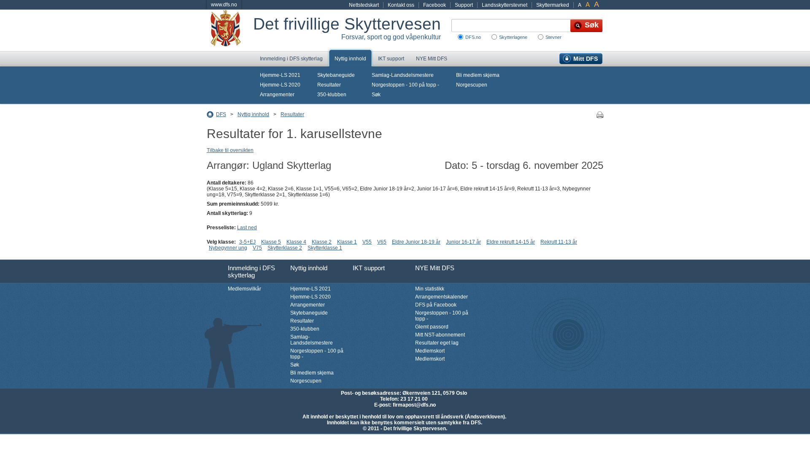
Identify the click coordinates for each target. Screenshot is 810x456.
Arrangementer (277, 95)
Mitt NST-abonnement (440, 335)
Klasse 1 (347, 242)
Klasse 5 (271, 242)
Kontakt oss (401, 5)
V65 (381, 242)
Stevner (553, 37)
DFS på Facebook (435, 305)
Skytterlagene (513, 37)
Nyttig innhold (350, 59)
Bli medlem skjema (478, 75)
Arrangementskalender (441, 297)
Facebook (434, 5)
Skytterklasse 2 (284, 248)
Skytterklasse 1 (325, 248)
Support (464, 5)
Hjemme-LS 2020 (280, 85)
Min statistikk (429, 289)
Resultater (329, 85)
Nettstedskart (364, 5)
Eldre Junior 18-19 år (416, 242)
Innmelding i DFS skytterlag (291, 59)
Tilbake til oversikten (230, 150)
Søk (376, 95)
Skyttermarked (552, 5)
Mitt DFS (585, 58)
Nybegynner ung (228, 248)
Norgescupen (471, 85)
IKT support (391, 59)
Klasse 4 (296, 242)
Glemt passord (431, 327)
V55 (367, 242)
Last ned (247, 228)
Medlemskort (430, 351)
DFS (221, 114)
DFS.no (473, 37)
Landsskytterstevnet (504, 5)
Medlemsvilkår (244, 289)
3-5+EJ (247, 242)
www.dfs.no (224, 5)
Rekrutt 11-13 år (558, 242)
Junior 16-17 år (463, 242)
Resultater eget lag (437, 343)
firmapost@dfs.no (414, 405)
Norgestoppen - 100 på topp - (405, 85)
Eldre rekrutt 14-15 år (510, 242)
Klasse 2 (322, 242)
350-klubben (331, 95)
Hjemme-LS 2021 (280, 75)
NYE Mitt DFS (431, 59)
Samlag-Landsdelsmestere (403, 75)
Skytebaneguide (336, 75)
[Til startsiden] (230, 30)
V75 (257, 248)
